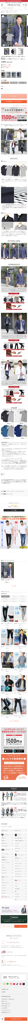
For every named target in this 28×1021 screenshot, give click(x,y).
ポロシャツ (5, 601)
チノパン (16, 860)
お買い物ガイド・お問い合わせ (8, 999)
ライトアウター (5, 598)
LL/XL (22, 82)
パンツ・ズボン (21, 854)
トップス (15, 10)
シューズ (14, 601)
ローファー (4, 887)
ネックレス (17, 894)
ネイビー (3, 77)
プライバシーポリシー (6, 1010)
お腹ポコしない (5, 830)
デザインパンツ (18, 868)
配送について (4, 1001)
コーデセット (22, 601)
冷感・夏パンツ (18, 858)
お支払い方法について (6, 1003)
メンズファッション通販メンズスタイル (7, 10)
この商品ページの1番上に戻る (7, 926)
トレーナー (17, 851)
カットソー (14, 598)
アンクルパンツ (18, 873)
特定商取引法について (6, 1012)
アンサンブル (4, 870)
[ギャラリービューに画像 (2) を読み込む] (13, 51)
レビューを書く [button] (14, 510)
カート (21, 926)
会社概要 (3, 991)
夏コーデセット (4, 843)
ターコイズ (13, 77)
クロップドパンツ (18, 876)
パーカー (16, 845)
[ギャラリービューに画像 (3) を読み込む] (20, 51)
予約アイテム (6, 896)
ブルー (19, 77)
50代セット (4, 840)
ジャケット (23, 596)
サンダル (3, 893)
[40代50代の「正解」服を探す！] (25, 7)
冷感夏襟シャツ (4, 859)
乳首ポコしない (18, 830)
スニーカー (4, 885)
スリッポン (4, 890)
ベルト (16, 886)
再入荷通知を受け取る (16, 1019)
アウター (19, 834)
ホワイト (8, 77)
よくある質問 (4, 1007)
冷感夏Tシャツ (4, 857)
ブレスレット (17, 896)
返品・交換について (6, 1005)
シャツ (22, 598)
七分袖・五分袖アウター (19, 840)
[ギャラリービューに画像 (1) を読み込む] (6, 51)
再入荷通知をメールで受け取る (14, 101)
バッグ (16, 883)
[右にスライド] (26, 51)
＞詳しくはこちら (23, 966)
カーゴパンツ (17, 866)
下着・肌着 (17, 888)
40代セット (4, 838)
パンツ (14, 596)
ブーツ (3, 879)
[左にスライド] (1, 51)
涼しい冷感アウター (18, 838)
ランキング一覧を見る (14, 720)
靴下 (16, 891)
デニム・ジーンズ (18, 863)
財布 (16, 899)
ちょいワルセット (5, 845)
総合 (5, 596)
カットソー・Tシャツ (6, 862)
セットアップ (6, 849)
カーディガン (17, 848)
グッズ (19, 880)
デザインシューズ (5, 882)
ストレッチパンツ (18, 871)
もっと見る (14, 585)
